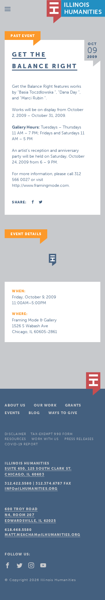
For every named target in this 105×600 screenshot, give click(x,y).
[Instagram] (33, 567)
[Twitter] (22, 567)
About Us (15, 405)
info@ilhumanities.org (31, 489)
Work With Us (45, 439)
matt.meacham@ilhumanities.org (42, 535)
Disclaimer (15, 434)
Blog (34, 413)
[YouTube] (45, 567)
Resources (15, 439)
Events (12, 413)
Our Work (45, 405)
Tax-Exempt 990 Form (52, 434)
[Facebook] (10, 567)
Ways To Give (62, 413)
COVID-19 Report (21, 444)
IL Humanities (76, 11)
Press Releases (79, 439)
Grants (73, 405)
